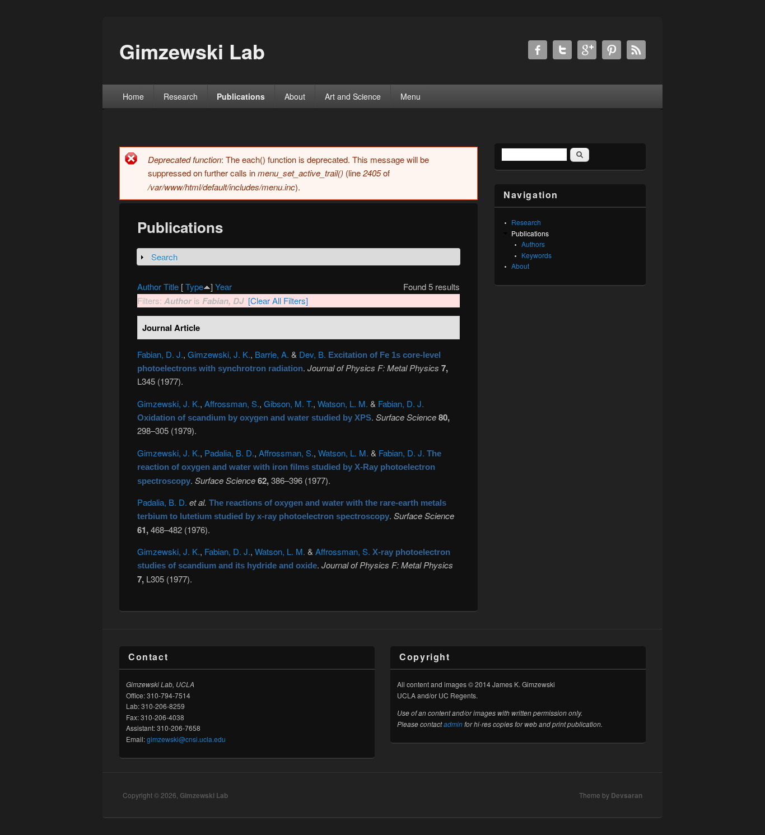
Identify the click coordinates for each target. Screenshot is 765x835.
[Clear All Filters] (278, 300)
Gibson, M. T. (288, 403)
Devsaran (626, 795)
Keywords (536, 255)
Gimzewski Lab (204, 795)
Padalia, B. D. (229, 453)
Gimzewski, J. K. (219, 354)
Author (149, 286)
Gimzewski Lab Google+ (586, 49)
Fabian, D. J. (160, 354)
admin (453, 724)
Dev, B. (312, 354)
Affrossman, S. (231, 403)
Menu (410, 96)
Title (171, 286)
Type (194, 286)
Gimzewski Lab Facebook (537, 49)
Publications (241, 96)
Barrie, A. (272, 354)
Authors (533, 244)
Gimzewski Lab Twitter (562, 49)
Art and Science (353, 96)
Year (223, 286)
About (294, 96)
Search (164, 257)
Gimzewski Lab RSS (636, 49)
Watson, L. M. (343, 403)
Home (133, 96)
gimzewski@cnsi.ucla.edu (186, 739)
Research (181, 96)
